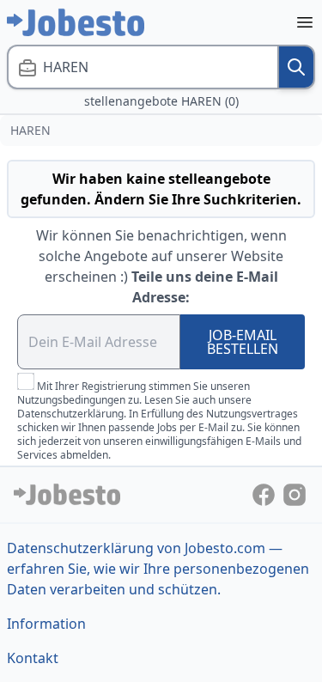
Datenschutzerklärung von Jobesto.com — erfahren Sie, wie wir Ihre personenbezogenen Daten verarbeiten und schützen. (158, 569)
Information (46, 623)
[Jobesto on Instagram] (294, 493)
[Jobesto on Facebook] (265, 493)
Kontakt (32, 658)
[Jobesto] (75, 22)
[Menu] (305, 22)
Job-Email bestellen (242, 342)
